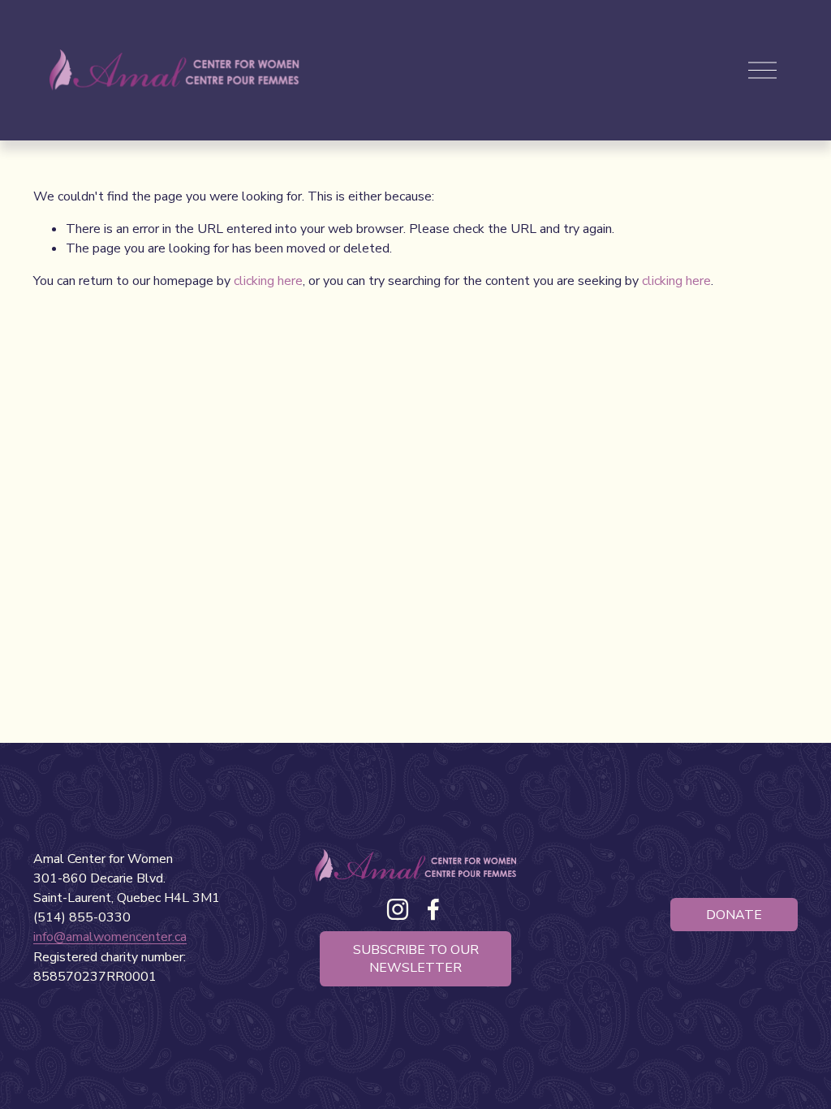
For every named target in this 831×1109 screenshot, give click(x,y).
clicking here (268, 281)
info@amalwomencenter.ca (110, 937)
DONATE (734, 915)
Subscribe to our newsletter (416, 959)
